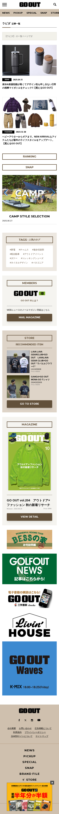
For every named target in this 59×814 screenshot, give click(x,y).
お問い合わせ (25, 728)
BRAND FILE (29, 774)
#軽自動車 (15, 254)
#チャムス (24, 249)
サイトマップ (42, 736)
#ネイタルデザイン (19, 262)
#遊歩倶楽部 (38, 249)
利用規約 (17, 732)
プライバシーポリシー (35, 732)
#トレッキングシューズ (32, 258)
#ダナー (13, 258)
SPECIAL (31, 12)
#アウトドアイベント (33, 254)
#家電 (12, 249)
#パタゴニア (37, 262)
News (6, 12)
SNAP (43, 12)
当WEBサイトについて (22, 736)
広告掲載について (43, 728)
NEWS (29, 750)
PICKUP (18, 12)
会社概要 (11, 728)
